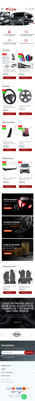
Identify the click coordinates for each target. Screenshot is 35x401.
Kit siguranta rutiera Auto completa (25, 142)
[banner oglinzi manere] (17, 19)
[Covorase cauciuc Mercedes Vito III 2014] (25, 276)
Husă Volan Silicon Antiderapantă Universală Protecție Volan (9, 106)
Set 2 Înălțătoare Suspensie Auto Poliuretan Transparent (9, 70)
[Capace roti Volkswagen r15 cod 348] (25, 96)
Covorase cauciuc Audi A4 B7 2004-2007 (9, 286)
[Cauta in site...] (27, 9)
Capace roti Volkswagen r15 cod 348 (24, 106)
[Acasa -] (11, 9)
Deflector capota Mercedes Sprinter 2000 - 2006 (25, 178)
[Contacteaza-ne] (30, 9)
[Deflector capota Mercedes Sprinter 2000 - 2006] (25, 168)
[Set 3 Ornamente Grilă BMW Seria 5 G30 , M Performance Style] (25, 60)
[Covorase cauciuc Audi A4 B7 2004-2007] (9, 276)
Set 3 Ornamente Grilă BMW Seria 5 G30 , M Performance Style (24, 70)
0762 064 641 (7, 379)
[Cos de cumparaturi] (33, 9)
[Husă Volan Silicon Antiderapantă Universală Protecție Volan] (9, 96)
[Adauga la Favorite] (15, 54)
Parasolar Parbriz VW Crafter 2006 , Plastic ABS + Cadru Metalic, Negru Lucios (9, 142)
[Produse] (2, 9)
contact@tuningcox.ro (8, 381)
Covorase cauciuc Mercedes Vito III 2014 (24, 286)
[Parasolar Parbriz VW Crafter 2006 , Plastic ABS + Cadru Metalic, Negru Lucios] (9, 132)
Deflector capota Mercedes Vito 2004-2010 (9, 178)
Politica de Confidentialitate (8, 357)
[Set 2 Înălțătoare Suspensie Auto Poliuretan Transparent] (9, 60)
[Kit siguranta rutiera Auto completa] (25, 132)
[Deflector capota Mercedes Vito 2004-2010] (9, 168)
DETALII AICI (17, 322)
